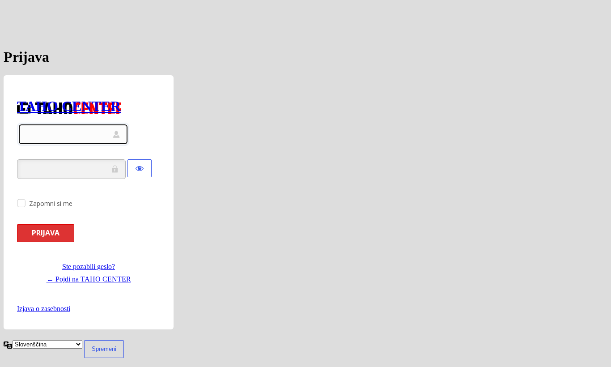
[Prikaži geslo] (139, 168)
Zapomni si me (50, 203)
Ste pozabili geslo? (88, 266)
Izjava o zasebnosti (43, 308)
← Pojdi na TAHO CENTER (89, 279)
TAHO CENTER (69, 106)
